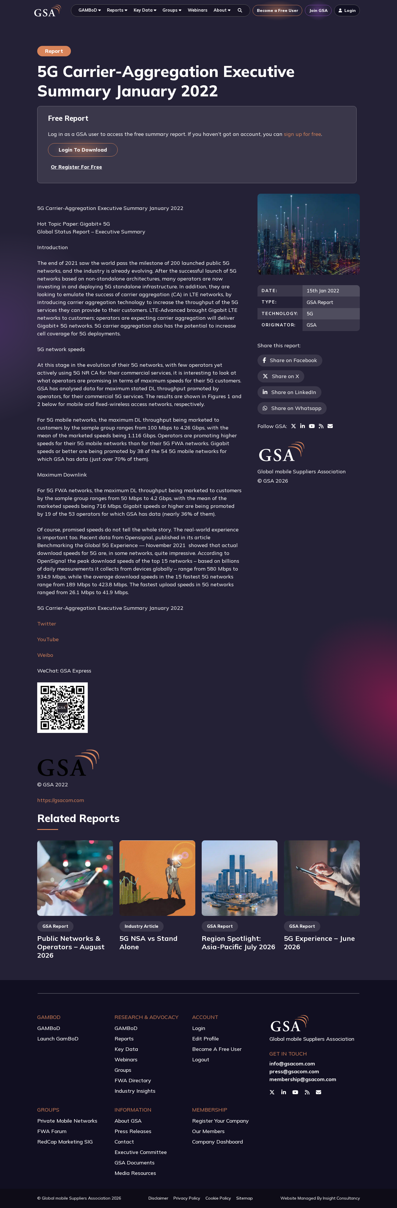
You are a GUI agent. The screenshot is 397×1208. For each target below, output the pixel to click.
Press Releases (133, 1131)
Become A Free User (217, 1049)
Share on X (285, 376)
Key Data (126, 1049)
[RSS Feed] (321, 426)
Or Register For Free (76, 167)
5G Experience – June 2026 (319, 942)
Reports (124, 1038)
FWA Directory (133, 1080)
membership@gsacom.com (302, 1079)
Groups (123, 1070)
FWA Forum (52, 1131)
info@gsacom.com (292, 1063)
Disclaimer (158, 1198)
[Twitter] (293, 426)
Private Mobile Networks (67, 1120)
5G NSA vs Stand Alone (148, 942)
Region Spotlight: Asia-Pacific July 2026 (238, 942)
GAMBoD (48, 1028)
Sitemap (244, 1198)
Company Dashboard (217, 1141)
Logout (200, 1059)
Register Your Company (220, 1120)
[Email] (330, 426)
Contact (124, 1141)
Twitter (46, 623)
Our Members (208, 1131)
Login (198, 1028)
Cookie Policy (218, 1198)
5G (310, 313)
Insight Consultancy (341, 1198)
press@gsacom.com (294, 1071)
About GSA (128, 1120)
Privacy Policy (187, 1198)
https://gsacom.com (60, 800)
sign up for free (302, 134)
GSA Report (320, 302)
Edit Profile (205, 1038)
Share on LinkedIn (293, 392)
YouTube (48, 639)
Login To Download (83, 150)
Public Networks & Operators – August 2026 (71, 946)
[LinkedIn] (302, 426)
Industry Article (141, 926)
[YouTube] (312, 426)
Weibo (45, 655)
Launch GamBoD (57, 1038)
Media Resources (135, 1173)
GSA (311, 325)
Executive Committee (141, 1152)
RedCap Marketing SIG (65, 1141)
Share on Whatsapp (296, 408)
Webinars (126, 1059)
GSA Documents (135, 1162)
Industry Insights (135, 1090)
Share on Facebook (293, 360)
